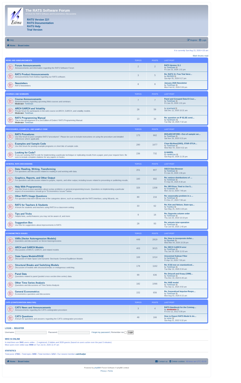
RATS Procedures (24, 134)
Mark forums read (200, 56)
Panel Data (21, 274)
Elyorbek (170, 240)
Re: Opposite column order (177, 213)
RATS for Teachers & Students (31, 205)
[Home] (15, 16)
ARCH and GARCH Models (29, 247)
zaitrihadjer (81, 354)
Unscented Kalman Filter (175, 256)
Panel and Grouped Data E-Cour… (180, 99)
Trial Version (34, 29)
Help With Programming (28, 186)
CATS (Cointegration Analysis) (21, 302)
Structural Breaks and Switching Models (37, 265)
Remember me (117, 332)
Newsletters (21, 83)
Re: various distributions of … (178, 178)
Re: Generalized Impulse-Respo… (180, 291)
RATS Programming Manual (30, 118)
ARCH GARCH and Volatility (30, 108)
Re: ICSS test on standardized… (179, 265)
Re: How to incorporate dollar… (179, 238)
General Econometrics (27, 291)
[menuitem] (10, 40)
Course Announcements (28, 99)
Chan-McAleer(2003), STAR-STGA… (180, 143)
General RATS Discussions (19, 164)
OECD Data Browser (173, 169)
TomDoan (171, 67)
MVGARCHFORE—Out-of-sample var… (182, 134)
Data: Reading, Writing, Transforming (35, 169)
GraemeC (171, 189)
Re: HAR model (171, 282)
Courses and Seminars (17, 94)
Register (19, 328)
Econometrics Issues (17, 233)
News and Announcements (19, 60)
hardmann (171, 120)
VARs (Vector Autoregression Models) (35, 238)
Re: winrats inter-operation (176, 222)
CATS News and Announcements (33, 307)
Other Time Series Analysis (30, 282)
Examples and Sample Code (30, 143)
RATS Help (33, 26)
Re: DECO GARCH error (175, 247)
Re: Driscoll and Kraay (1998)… (178, 274)
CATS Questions (24, 316)
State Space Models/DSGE (29, 256)
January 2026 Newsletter (175, 83)
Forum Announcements (28, 65)
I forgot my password (100, 332)
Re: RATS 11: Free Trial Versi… (178, 74)
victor (169, 318)
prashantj (171, 108)
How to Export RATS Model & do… (180, 316)
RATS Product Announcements (32, 74)
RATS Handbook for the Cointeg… (180, 307)
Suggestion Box (23, 222)
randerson (171, 154)
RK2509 (170, 76)
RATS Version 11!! (38, 19)
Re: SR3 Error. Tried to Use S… (178, 186)
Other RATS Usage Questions (31, 196)
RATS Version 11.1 (172, 65)
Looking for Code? (25, 152)
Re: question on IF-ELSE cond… (179, 118)
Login (8, 328)
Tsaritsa (170, 207)
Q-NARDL (168, 152)
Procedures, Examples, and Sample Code (27, 129)
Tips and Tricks (23, 213)
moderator (172, 309)
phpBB (97, 368)
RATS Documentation (40, 23)
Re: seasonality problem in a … (178, 196)
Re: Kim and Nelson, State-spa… (179, 205)
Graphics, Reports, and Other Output (35, 178)
